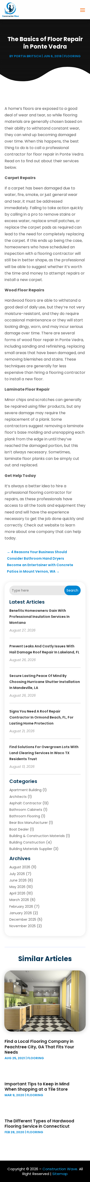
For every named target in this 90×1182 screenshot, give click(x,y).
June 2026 (18, 880)
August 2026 (19, 867)
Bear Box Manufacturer (28, 822)
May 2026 (17, 886)
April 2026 (17, 893)
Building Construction (27, 842)
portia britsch (27, 56)
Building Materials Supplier (30, 848)
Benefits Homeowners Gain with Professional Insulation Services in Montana (39, 616)
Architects (18, 796)
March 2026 (19, 899)
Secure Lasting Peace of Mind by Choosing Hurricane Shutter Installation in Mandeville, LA (44, 681)
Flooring (72, 56)
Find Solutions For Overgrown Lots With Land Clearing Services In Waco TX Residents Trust (43, 752)
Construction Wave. (60, 1168)
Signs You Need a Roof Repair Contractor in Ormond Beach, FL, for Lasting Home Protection (41, 717)
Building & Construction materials (37, 835)
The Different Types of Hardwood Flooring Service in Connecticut (39, 1123)
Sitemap (60, 1173)
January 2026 (20, 913)
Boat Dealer (19, 829)
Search (72, 590)
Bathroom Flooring (24, 816)
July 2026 (17, 873)
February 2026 (21, 906)
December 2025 (22, 919)
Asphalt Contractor (25, 803)
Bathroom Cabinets (25, 809)
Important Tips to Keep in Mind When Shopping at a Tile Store (37, 1086)
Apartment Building (25, 790)
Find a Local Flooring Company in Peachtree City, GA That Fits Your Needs (39, 1046)
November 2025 (22, 926)
